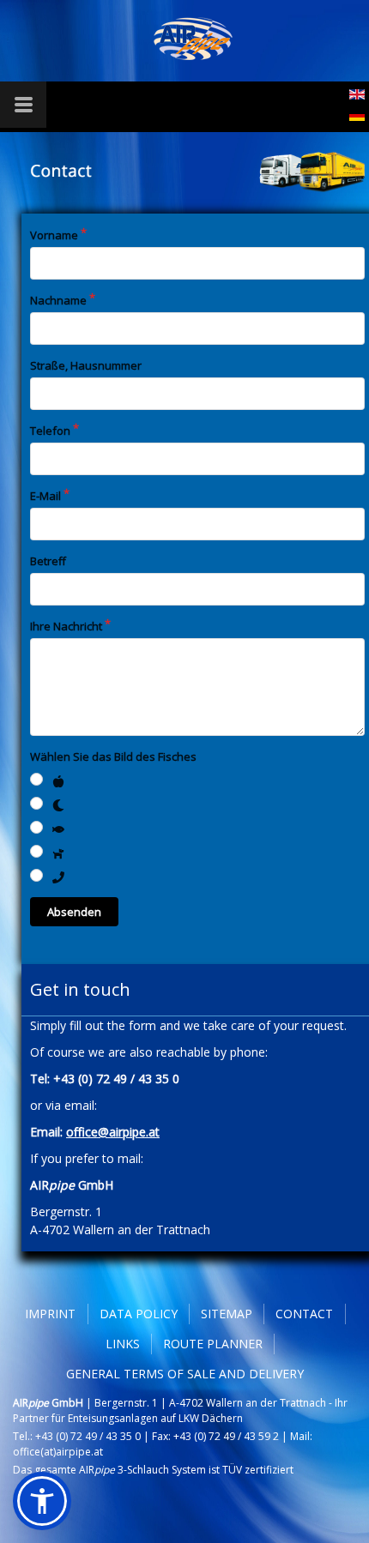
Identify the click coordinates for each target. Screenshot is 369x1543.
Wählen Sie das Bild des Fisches (113, 756)
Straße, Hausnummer (86, 365)
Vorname (54, 235)
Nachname (58, 300)
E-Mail (45, 495)
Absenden (74, 911)
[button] (42, 1501)
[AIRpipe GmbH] (193, 38)
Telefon (50, 430)
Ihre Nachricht (66, 626)
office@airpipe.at (113, 1132)
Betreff (48, 561)
